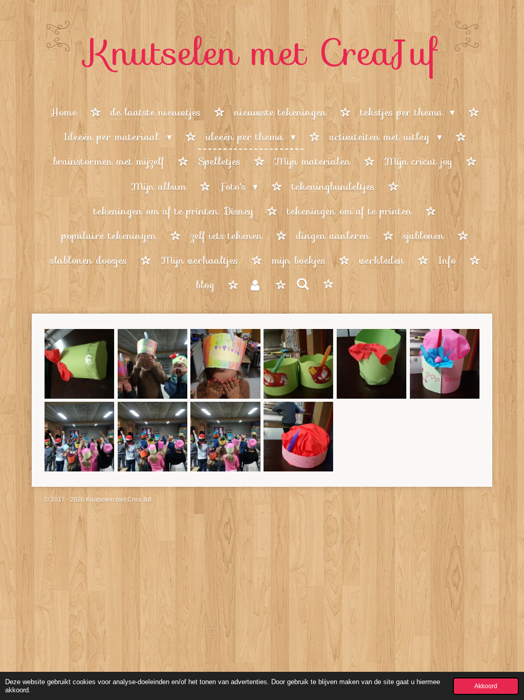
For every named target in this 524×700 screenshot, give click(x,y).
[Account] (255, 285)
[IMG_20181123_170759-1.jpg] (79, 436)
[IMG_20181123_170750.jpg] (225, 436)
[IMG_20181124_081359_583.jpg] (298, 363)
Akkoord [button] (485, 686)
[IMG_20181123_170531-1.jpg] (298, 436)
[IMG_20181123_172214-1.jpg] (444, 363)
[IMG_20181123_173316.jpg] (225, 363)
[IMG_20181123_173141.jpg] (79, 363)
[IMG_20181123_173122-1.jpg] (371, 363)
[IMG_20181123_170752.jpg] (152, 436)
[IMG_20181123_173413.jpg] (152, 363)
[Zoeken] (302, 284)
